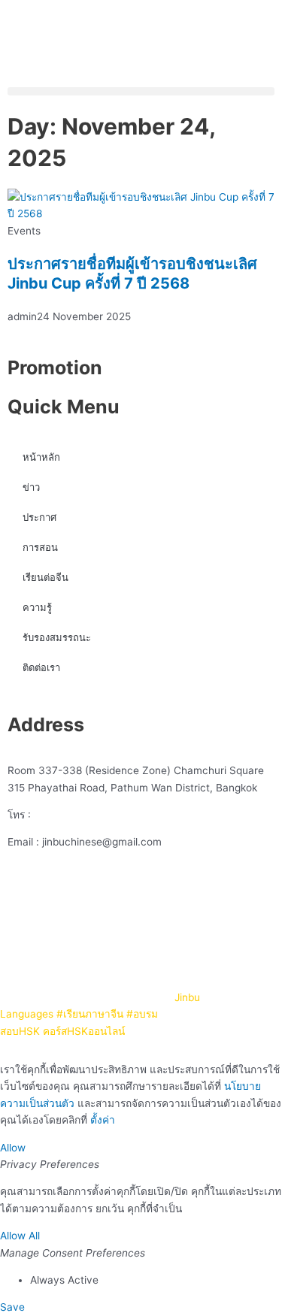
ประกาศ (39, 517)
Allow (13, 1148)
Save (12, 1307)
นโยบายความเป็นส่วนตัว (182, 945)
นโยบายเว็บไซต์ (81, 945)
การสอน (40, 547)
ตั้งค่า (102, 1120)
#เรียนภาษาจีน (89, 1014)
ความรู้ (37, 607)
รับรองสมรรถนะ (57, 637)
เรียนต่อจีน (45, 577)
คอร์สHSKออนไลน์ (84, 1031)
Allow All (20, 1236)
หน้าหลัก (41, 457)
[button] (141, 91)
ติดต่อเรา (41, 667)
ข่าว (31, 487)
